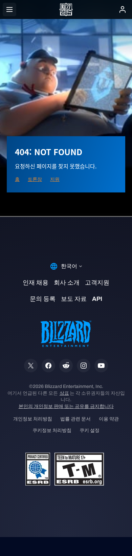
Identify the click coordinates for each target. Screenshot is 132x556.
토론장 (35, 179)
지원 (55, 179)
